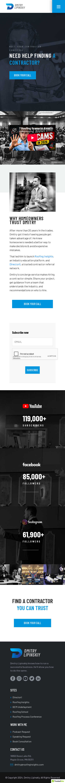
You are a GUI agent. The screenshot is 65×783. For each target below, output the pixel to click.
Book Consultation (22, 741)
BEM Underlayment (22, 706)
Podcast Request (21, 731)
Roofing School (20, 711)
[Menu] (58, 6)
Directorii (17, 697)
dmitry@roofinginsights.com (29, 764)
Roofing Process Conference (27, 716)
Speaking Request (22, 736)
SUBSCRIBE (32, 370)
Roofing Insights (21, 702)
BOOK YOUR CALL (22, 75)
